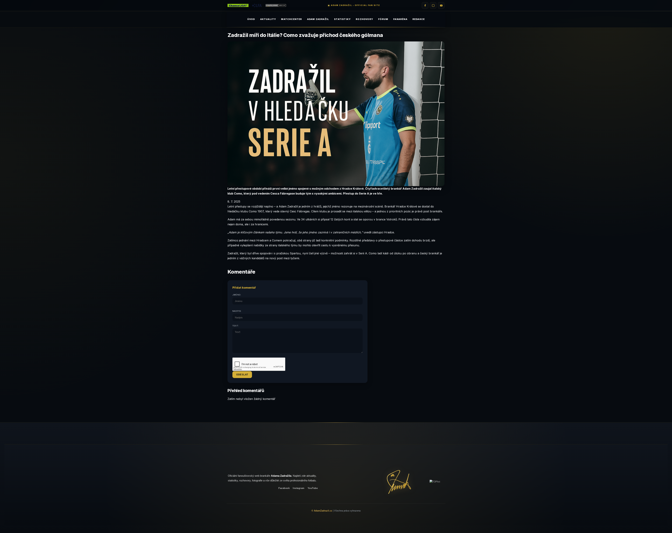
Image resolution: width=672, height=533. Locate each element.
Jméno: (236, 295)
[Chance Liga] (237, 5)
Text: (235, 325)
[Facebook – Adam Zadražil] (425, 5)
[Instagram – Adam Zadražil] (433, 5)
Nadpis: (237, 311)
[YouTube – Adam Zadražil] (441, 5)
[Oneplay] (275, 5)
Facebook (284, 488)
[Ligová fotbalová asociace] (257, 5)
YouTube (313, 488)
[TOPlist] (435, 481)
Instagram (298, 488)
